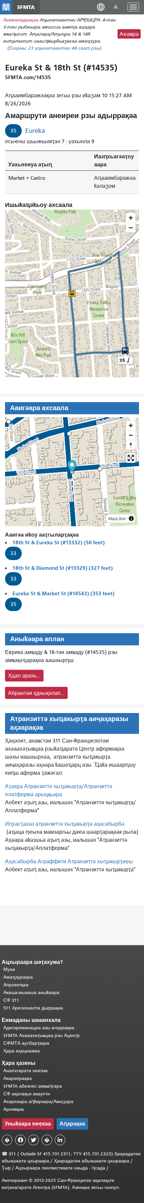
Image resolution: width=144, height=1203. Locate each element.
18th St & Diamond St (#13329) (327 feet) (62, 568)
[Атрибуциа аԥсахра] (131, 518)
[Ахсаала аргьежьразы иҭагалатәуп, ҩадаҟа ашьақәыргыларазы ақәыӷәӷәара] (131, 445)
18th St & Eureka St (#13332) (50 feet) (58, 542)
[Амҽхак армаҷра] (131, 435)
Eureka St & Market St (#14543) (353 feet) (63, 593)
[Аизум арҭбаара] (131, 425)
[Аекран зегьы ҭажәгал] (131, 458)
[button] (101, 6)
